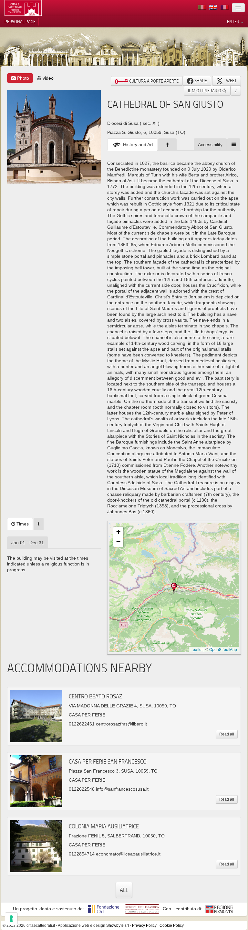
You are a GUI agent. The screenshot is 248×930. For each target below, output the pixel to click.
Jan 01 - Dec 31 (27, 542)
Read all (226, 734)
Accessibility (210, 144)
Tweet (230, 81)
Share (200, 81)
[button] (174, 588)
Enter (233, 22)
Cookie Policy (172, 925)
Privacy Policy (144, 925)
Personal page (20, 22)
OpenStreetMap (223, 649)
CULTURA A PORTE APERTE (153, 81)
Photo (22, 78)
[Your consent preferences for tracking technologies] (11, 919)
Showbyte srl (117, 925)
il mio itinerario (205, 91)
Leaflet (196, 649)
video (47, 78)
